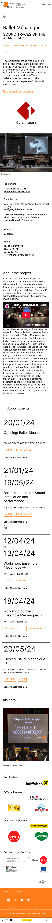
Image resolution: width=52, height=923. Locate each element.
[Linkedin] (29, 900)
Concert (9, 51)
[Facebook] (8, 900)
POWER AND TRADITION (17, 191)
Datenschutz (11, 907)
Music (7, 45)
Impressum (33, 907)
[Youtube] (22, 900)
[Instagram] (15, 900)
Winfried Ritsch (11, 204)
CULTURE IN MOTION (15, 188)
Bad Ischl (8, 234)
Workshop (20, 45)
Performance (38, 45)
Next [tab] (43, 737)
